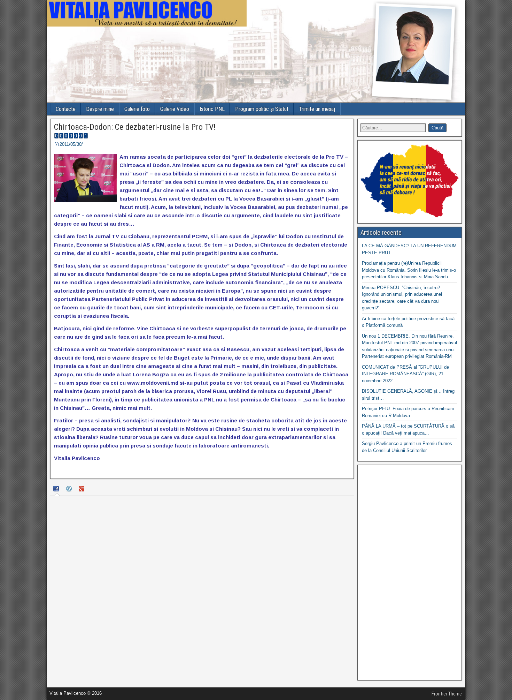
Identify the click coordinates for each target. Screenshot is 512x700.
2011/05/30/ (71, 144)
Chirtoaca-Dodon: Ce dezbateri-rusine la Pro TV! (135, 127)
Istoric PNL (212, 109)
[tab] (57, 490)
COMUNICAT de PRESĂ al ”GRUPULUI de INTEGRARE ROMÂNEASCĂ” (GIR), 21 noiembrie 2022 (405, 373)
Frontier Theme (447, 694)
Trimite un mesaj (317, 109)
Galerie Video (174, 109)
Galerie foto (137, 109)
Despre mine (100, 109)
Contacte (66, 109)
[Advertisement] (409, 572)
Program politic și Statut (261, 109)
